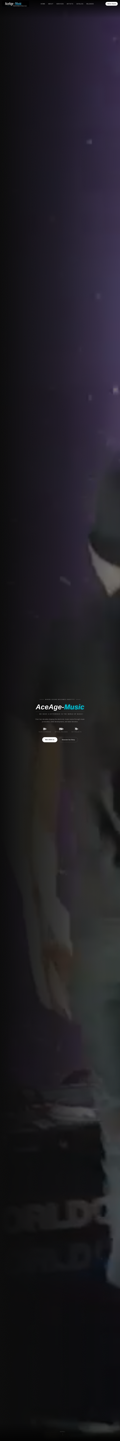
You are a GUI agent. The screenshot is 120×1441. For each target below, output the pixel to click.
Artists (70, 4)
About (50, 4)
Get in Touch (111, 4)
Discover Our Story (68, 739)
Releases (90, 4)
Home (43, 4)
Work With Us (49, 739)
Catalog (79, 4)
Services (60, 4)
